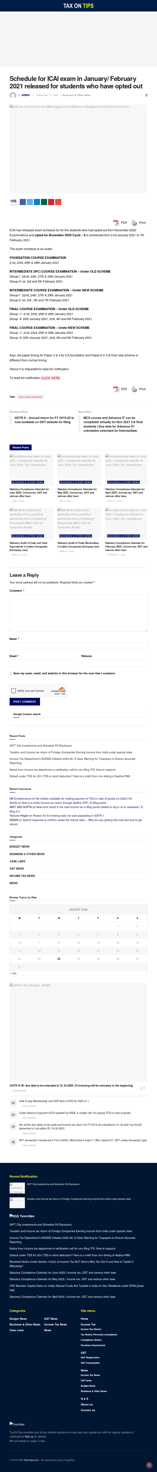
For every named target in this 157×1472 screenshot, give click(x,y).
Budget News (19, 846)
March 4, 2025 (66, 551)
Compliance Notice (91, 1340)
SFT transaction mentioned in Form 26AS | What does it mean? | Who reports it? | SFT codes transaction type (83, 1140)
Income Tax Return (91, 1329)
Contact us (88, 1410)
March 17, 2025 (19, 554)
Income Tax (88, 1324)
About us (87, 1404)
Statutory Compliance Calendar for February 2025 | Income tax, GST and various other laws (126, 546)
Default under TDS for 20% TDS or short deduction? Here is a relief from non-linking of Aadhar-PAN (70, 776)
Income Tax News (22, 876)
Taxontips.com (31, 1459)
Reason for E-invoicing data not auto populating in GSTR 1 (68, 815)
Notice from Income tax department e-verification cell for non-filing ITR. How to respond (62, 769)
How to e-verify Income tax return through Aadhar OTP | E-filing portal (64, 803)
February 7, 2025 (116, 554)
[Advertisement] (78, 40)
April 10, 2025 (114, 501)
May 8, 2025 (65, 501)
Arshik (13, 803)
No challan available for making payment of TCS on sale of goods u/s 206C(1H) (84, 798)
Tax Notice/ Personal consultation (99, 1334)
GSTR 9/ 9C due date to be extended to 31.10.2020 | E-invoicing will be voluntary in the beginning (71, 1085)
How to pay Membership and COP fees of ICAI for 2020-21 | (54, 1101)
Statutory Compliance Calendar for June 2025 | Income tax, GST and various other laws (29, 492)
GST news (17, 868)
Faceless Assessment (93, 1345)
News (13, 883)
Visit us (29, 1436)
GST (83, 1353)
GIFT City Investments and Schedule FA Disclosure (41, 745)
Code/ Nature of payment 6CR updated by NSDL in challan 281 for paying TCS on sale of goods (75, 1113)
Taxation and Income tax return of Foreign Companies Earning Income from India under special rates (71, 752)
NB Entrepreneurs (20, 798)
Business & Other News (77, 95)
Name (15, 639)
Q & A (84, 1398)
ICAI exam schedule (31, 396)
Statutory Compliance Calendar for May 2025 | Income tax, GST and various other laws (77, 492)
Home (84, 1318)
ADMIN (25, 95)
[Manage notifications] (149, 1465)
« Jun (13, 973)
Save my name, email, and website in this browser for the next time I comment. (64, 673)
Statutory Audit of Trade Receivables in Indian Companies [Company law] (78, 544)
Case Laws (17, 861)
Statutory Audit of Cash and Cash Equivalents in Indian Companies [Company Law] (28, 546)
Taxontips (27, 1216)
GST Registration (90, 1357)
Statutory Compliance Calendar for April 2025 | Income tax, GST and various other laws (125, 492)
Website (86, 656)
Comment (17, 590)
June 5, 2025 (17, 501)
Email (14, 656)
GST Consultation (90, 1362)
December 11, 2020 (47, 95)
